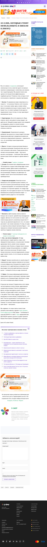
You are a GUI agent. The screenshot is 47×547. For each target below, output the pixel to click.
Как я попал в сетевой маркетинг (40, 221)
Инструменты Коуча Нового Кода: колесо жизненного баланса (40, 61)
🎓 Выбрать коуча (35, 522)
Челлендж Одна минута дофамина (12, 337)
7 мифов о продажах (17, 162)
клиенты (7, 487)
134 (44, 218)
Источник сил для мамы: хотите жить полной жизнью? (40, 196)
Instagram (9, 400)
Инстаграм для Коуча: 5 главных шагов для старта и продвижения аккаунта (41, 55)
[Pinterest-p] (29, 2)
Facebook (15, 400)
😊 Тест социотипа (35, 526)
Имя (3, 462)
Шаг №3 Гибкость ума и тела (11, 339)
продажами (13, 86)
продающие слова (19, 487)
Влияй (8, 18)
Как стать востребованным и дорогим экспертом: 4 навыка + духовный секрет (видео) (40, 69)
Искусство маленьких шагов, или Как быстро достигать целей (41, 227)
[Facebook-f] (19, 2)
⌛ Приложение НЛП (35, 528)
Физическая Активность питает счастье (14, 348)
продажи (12, 487)
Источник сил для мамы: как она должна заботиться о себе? (41, 190)
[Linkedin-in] (27, 2)
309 (44, 193)
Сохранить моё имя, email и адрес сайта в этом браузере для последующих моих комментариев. (13, 476)
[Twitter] (21, 2)
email (2, 487)
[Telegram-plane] (23, 2)
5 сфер (17, 314)
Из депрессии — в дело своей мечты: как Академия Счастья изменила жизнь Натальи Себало (15, 344)
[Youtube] (17, 2)
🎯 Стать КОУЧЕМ (34, 524)
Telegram (20, 400)
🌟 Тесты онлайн (35, 530)
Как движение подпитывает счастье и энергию (16, 354)
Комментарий (5, 446)
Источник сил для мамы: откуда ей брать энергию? (41, 215)
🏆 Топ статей (34, 520)
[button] (2, 54)
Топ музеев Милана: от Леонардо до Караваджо (16, 364)
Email (3, 468)
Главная (3, 18)
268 (44, 199)
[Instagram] (25, 2)
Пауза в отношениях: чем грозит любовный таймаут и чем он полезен (40, 77)
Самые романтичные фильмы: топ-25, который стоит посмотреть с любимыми (40, 84)
